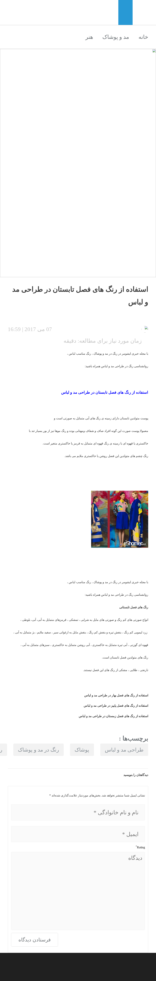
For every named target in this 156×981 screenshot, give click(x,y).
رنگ (114, 353)
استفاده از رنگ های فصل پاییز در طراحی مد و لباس (116, 705)
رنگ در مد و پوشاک (38, 750)
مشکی (122, 670)
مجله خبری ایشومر (133, 353)
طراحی (83, 392)
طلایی (133, 670)
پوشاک (82, 750)
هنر (89, 37)
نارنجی (143, 670)
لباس (65, 392)
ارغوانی (63, 632)
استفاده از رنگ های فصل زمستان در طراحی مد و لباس (113, 716)
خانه (143, 37)
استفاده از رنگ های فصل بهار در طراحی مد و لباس (116, 695)
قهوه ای (128, 443)
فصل (111, 392)
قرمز (63, 619)
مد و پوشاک (115, 37)
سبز (46, 645)
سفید (47, 632)
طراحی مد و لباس (124, 750)
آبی (87, 418)
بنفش (117, 632)
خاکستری (89, 456)
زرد (145, 632)
